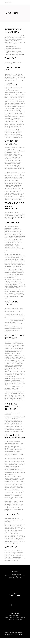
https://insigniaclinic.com (18, 54)
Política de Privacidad (11, 85)
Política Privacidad (17, 632)
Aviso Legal (9, 83)
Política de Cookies (10, 634)
